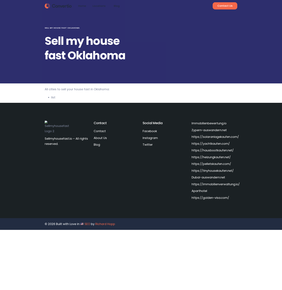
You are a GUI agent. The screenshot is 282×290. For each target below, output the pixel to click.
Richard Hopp (105, 224)
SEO (87, 224)
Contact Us (225, 6)
